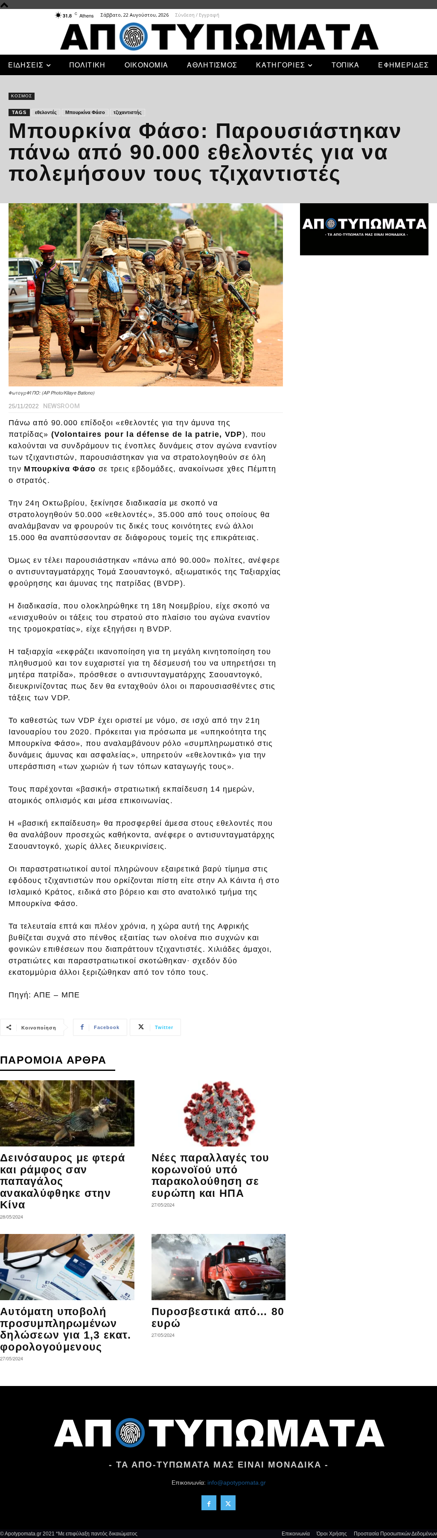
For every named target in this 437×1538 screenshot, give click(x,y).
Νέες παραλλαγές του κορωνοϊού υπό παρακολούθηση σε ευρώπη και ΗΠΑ (210, 1175)
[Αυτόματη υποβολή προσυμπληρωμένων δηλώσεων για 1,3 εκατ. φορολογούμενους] (67, 1267)
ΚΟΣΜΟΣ (21, 96)
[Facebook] (208, 1502)
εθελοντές (46, 112)
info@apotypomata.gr (236, 1482)
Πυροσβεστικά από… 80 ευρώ (218, 1317)
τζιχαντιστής (128, 112)
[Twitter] (228, 1502)
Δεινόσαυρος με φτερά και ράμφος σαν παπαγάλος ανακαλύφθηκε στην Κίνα (62, 1181)
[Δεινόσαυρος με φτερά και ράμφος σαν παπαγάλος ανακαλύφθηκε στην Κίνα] (67, 1113)
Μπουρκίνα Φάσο (85, 112)
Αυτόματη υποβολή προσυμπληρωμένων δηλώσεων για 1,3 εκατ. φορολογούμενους (65, 1329)
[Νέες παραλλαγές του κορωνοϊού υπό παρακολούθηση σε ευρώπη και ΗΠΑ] (218, 1113)
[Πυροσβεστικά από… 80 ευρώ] (218, 1267)
